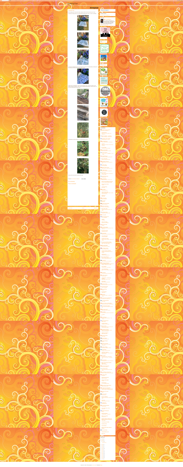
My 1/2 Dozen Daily (105, 230)
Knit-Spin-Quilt (104, 164)
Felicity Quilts (104, 233)
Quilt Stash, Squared (105, 352)
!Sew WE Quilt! (104, 291)
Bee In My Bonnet (104, 141)
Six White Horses (104, 170)
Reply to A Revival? (104, 364)
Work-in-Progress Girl (105, 216)
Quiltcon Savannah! (104, 287)
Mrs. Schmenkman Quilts (106, 305)
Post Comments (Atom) (85, 210)
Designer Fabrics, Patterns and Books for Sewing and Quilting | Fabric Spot (107, 419)
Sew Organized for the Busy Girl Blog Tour (107, 360)
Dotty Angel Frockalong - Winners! (106, 347)
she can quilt (104, 214)
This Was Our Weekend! (105, 130)
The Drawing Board (105, 286)
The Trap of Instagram (105, 366)
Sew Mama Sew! (104, 423)
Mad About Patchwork (105, 410)
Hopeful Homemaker (105, 176)
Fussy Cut (103, 400)
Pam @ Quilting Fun (108, 19)
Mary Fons (103, 433)
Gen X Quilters (104, 266)
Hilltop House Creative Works (106, 385)
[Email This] (81, 178)
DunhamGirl (104, 281)
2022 (102, 445)
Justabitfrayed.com (104, 403)
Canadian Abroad (104, 323)
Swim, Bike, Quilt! (104, 208)
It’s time (103, 380)
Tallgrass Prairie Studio (105, 203)
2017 (102, 452)
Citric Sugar (103, 355)
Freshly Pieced (104, 317)
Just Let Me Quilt (104, 158)
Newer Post (70, 208)
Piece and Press (104, 289)
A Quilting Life (104, 254)
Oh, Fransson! (104, 382)
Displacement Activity (105, 377)
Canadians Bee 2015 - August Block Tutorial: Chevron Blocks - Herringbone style (107, 357)
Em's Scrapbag (104, 198)
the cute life (104, 260)
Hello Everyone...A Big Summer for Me (107, 168)
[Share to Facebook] (84, 178)
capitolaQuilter (104, 178)
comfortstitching (104, 186)
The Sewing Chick (105, 368)
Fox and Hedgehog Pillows (105, 383)
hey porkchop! (104, 425)
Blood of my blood (104, 378)
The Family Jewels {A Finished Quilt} (107, 273)
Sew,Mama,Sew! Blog (105, 238)
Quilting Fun (72, 3)
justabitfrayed (104, 402)
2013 (102, 457)
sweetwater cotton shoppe (106, 138)
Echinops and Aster (105, 343)
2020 (102, 448)
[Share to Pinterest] (85, 178)
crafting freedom (104, 406)
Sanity (102, 392)
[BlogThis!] (82, 178)
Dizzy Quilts (104, 189)
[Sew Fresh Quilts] (104, 106)
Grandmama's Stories (105, 329)
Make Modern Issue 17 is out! (106, 279)
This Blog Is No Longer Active (106, 298)
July (103, 441)
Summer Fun (104, 442)
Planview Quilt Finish (104, 190)
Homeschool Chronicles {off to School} (107, 284)
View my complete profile (104, 24)
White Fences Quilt (104, 333)
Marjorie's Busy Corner (105, 167)
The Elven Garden (104, 275)
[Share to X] (83, 178)
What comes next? (105, 309)
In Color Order (104, 147)
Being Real (103, 201)
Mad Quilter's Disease (105, 161)
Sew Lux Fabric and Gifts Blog (107, 303)
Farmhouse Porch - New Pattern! (106, 267)
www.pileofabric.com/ (105, 431)
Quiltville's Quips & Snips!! (106, 129)
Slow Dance (103, 375)
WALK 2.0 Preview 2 (104, 204)
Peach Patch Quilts (105, 227)
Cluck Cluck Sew (104, 224)
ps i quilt (103, 314)
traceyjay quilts (104, 374)
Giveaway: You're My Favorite (106, 350)
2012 (102, 458)
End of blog (103, 187)
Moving (103, 411)
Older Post (96, 208)
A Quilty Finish (104, 416)
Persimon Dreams (104, 152)
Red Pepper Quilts (105, 212)
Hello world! (103, 196)
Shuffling (103, 225)
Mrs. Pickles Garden (105, 248)
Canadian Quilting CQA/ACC (106, 250)
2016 (102, 453)
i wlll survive (103, 292)
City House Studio (105, 335)
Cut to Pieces (104, 172)
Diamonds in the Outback (105, 222)
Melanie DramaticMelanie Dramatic (107, 181)
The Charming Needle (105, 300)
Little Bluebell (104, 349)
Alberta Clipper (104, 321)
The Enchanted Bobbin (105, 405)
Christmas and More (104, 236)
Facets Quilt (103, 301)
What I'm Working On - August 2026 (107, 136)
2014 (102, 456)
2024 (102, 440)
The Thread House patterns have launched (107, 312)
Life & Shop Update (104, 165)
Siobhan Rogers (104, 338)
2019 (102, 449)
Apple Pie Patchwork (105, 320)
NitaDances (103, 195)
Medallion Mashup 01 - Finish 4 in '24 (107, 179)
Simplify (103, 219)
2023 (102, 444)
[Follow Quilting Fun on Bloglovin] (105, 10)
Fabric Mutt (103, 200)
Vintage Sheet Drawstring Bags (106, 148)
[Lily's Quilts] (104, 115)
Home (83, 208)
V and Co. (103, 143)
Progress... (103, 341)
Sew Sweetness (104, 132)
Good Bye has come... (105, 231)
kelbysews (103, 294)
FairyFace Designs (105, 340)
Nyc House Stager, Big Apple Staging (107, 182)
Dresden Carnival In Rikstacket (106, 159)
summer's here (104, 394)
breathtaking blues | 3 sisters (106, 139)
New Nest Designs (105, 413)
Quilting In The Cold (105, 391)
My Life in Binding (105, 396)
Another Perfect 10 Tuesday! (106, 246)
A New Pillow (103, 336)
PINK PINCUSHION (105, 245)
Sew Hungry (104, 272)
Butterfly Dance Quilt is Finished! (106, 150)
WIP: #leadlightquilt (104, 217)
